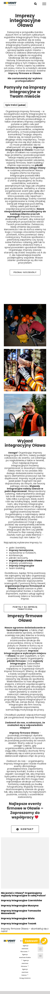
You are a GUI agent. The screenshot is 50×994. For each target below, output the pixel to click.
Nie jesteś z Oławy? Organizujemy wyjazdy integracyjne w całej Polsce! (23, 894)
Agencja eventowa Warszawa (24, 949)
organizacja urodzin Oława (25, 560)
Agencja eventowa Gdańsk (25, 972)
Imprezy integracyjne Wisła (17, 918)
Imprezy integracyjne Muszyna (19, 905)
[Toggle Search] (35, 3)
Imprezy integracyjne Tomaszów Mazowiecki (21, 912)
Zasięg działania (25, 978)
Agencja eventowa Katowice (25, 963)
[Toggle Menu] (44, 4)
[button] (44, 941)
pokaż (22, 105)
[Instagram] (40, 949)
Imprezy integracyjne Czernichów (21, 900)
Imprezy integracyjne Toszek (18, 923)
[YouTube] (40, 956)
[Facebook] (40, 942)
